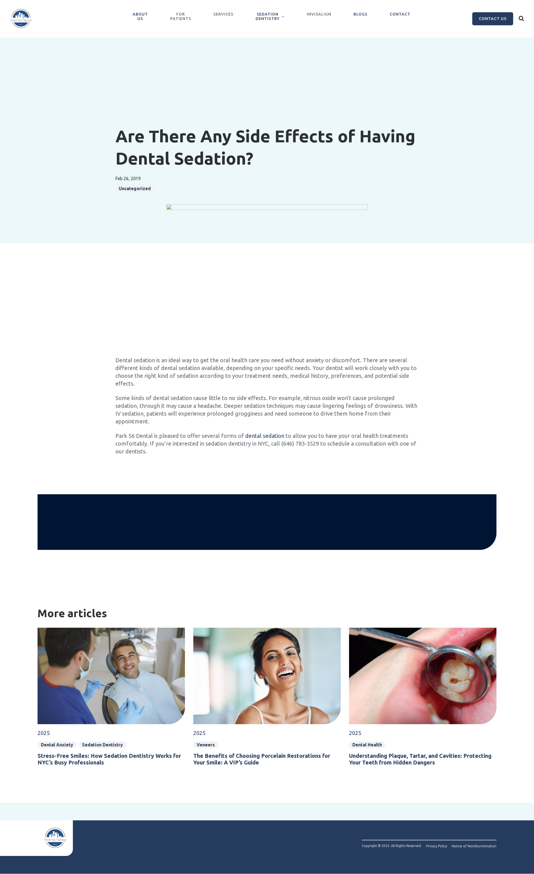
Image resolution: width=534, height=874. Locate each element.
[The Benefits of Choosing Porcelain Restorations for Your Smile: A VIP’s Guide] (267, 669)
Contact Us (492, 18)
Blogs (360, 14)
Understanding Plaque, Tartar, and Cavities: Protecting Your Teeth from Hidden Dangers (420, 759)
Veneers (206, 744)
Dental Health (367, 744)
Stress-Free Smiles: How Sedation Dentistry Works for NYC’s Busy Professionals (109, 759)
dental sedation (264, 436)
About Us (140, 16)
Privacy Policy (436, 846)
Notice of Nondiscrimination (474, 846)
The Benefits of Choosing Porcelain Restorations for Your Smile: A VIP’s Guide (261, 759)
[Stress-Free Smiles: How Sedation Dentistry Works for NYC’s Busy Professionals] (111, 669)
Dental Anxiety (57, 744)
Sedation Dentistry (268, 16)
